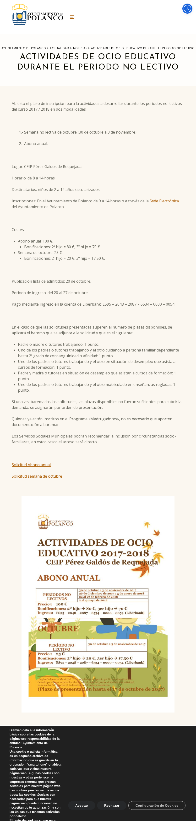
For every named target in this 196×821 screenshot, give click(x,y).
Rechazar (111, 805)
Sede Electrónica (164, 201)
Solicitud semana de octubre (37, 476)
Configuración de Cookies (157, 805)
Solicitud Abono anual (31, 464)
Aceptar (81, 805)
